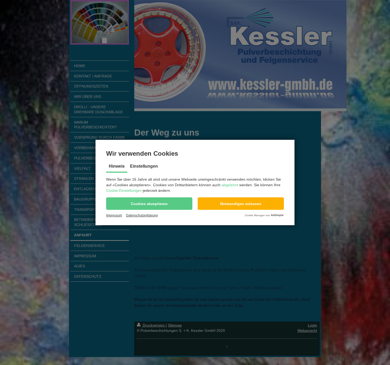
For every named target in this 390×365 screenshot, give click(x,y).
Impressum (114, 215)
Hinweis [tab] (117, 166)
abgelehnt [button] (230, 185)
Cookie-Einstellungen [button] (124, 190)
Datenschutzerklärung (142, 215)
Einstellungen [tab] (144, 166)
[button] (149, 203)
